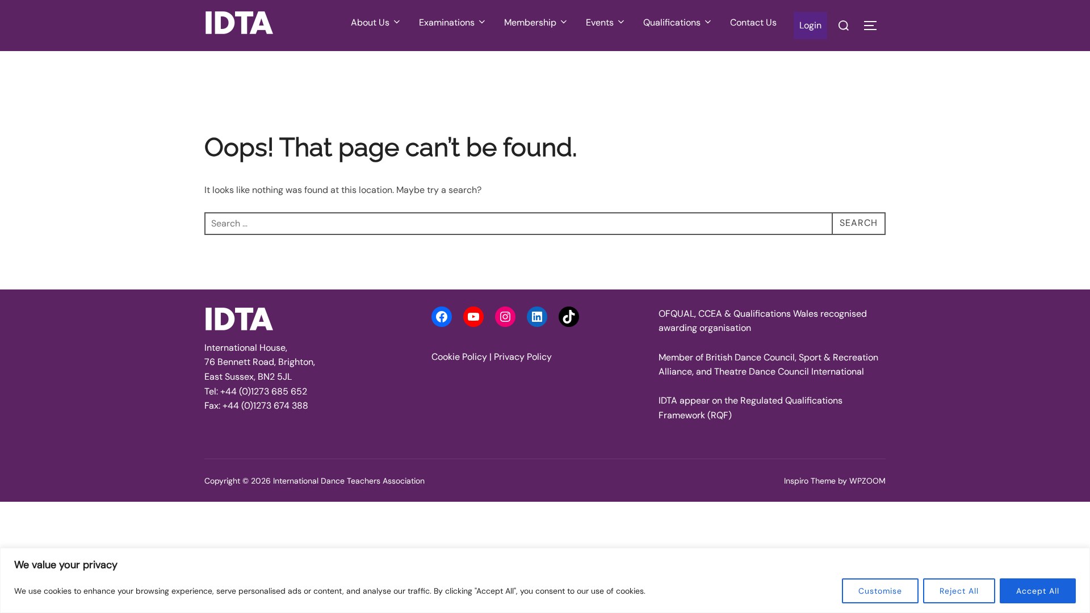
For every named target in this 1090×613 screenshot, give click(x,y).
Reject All (959, 591)
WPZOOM (867, 481)
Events (600, 22)
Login (810, 25)
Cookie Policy (459, 357)
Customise (880, 591)
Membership (530, 22)
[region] (545, 580)
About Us (370, 22)
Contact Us (753, 22)
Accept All (1037, 591)
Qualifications (672, 22)
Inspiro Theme (810, 481)
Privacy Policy (523, 357)
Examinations (447, 22)
